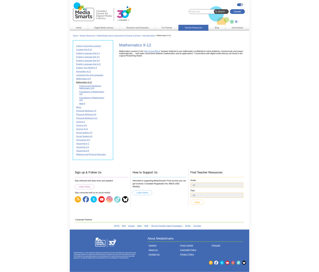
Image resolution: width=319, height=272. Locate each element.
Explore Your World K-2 (86, 68)
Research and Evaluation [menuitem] (137, 28)
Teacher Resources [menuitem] (193, 28)
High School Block (152, 51)
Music (78, 107)
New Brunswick (149, 35)
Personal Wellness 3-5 (86, 111)
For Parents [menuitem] (167, 28)
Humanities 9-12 (83, 71)
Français (240, 4)
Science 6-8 (81, 125)
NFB (146, 226)
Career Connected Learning (88, 46)
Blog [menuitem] (217, 28)
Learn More (84, 186)
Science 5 (80, 122)
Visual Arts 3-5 (82, 147)
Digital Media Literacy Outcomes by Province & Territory (119, 35)
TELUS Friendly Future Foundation (166, 226)
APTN (117, 226)
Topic (192, 190)
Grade (193, 180)
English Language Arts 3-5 (88, 57)
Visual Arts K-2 (82, 144)
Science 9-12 (82, 129)
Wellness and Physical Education (91, 154)
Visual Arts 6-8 (82, 151)
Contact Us (154, 254)
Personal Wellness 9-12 (86, 118)
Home (75, 35)
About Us (153, 250)
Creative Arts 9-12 (84, 50)
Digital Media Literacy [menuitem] (104, 28)
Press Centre (186, 245)
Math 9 (82, 104)
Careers (153, 245)
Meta (139, 226)
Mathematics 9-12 (84, 82)
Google (131, 226)
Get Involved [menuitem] (237, 28)
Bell (124, 226)
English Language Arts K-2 (88, 53)
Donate (237, 11)
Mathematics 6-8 (83, 79)
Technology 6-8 (83, 140)
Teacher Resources (87, 35)
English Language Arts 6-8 (88, 61)
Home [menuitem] (78, 28)
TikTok (188, 226)
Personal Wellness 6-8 (86, 114)
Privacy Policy (187, 254)
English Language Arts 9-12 (88, 64)
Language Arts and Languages (89, 75)
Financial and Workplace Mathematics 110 (90, 87)
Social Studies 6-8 (84, 136)
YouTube (197, 226)
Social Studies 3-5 (84, 133)
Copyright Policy (188, 250)
